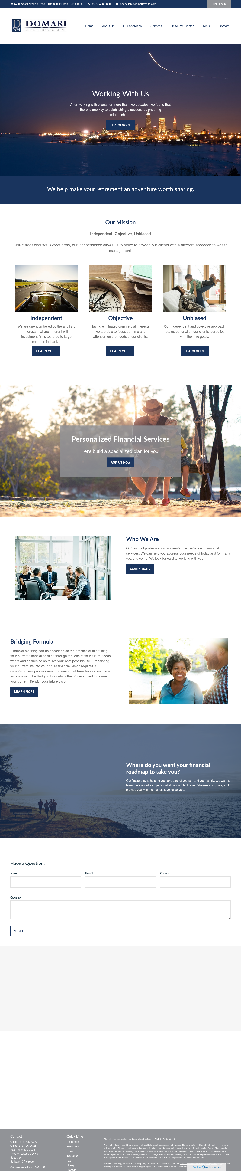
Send (18, 931)
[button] (89, 25)
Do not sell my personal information (173, 1166)
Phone (164, 873)
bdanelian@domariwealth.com (138, 4)
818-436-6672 (27, 1145)
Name (14, 873)
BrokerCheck (169, 1138)
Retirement (73, 1141)
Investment (73, 1146)
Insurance (72, 1156)
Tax (68, 1160)
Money (70, 1165)
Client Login (219, 4)
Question (16, 897)
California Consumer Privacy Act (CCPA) (198, 1163)
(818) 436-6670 (101, 4)
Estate (70, 1151)
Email (89, 873)
